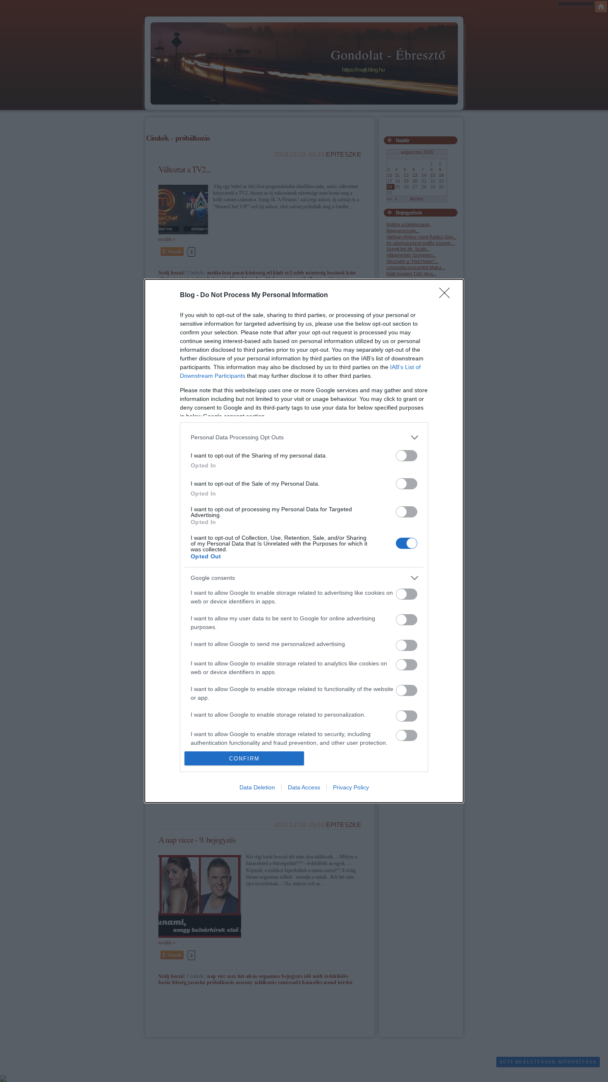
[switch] (406, 455)
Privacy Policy (351, 787)
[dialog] (304, 541)
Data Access (304, 787)
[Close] (447, 295)
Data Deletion (257, 787)
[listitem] (304, 437)
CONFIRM (244, 758)
